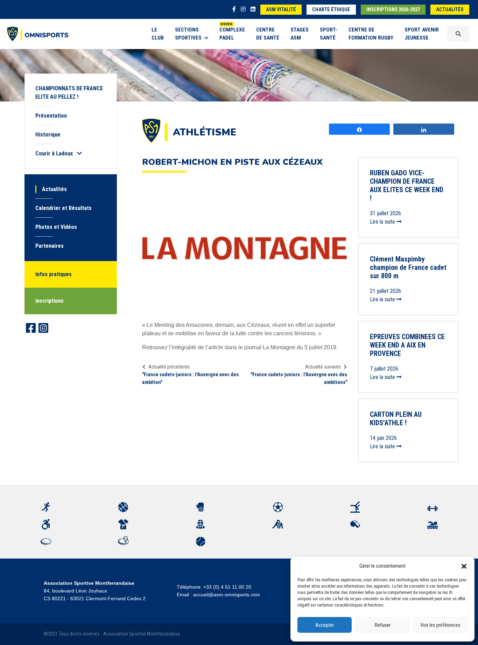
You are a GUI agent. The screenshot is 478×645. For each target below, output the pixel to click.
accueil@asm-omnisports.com (226, 594)
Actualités (450, 10)
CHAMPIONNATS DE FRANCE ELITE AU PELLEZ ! (69, 92)
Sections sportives (188, 34)
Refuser (383, 625)
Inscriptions (49, 300)
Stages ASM (299, 34)
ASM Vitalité (281, 10)
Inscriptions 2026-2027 (393, 10)
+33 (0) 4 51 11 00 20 (227, 587)
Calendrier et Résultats (63, 208)
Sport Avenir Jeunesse (422, 34)
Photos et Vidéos (56, 227)
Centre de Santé (267, 34)
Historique (48, 134)
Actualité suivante (323, 367)
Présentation (51, 115)
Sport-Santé (328, 34)
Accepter (324, 625)
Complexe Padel (232, 34)
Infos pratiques (53, 274)
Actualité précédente (169, 367)
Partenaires (49, 246)
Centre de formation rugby (371, 34)
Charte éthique (331, 10)
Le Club (158, 34)
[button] (464, 565)
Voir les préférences (440, 625)
